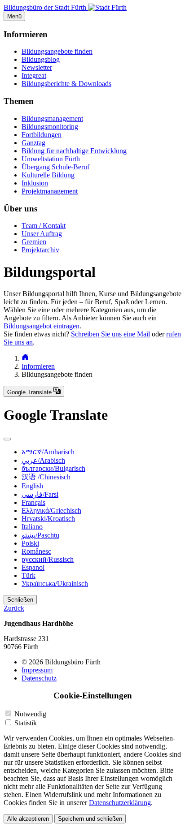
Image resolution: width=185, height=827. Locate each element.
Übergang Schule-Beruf (55, 167)
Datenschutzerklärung (120, 802)
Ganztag (33, 142)
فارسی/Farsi (40, 494)
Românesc (36, 551)
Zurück (14, 608)
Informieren (38, 366)
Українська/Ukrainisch (55, 583)
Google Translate (30, 392)
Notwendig (30, 714)
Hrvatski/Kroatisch (48, 518)
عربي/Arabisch (43, 460)
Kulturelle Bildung (48, 175)
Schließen (20, 599)
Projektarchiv (40, 250)
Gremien (34, 242)
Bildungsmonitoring (50, 126)
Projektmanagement (50, 191)
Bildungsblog (41, 59)
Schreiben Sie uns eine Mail (110, 334)
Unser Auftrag (42, 233)
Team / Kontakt (44, 225)
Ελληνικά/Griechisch (51, 510)
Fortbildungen (42, 134)
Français (33, 502)
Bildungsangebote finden (57, 51)
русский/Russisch (48, 559)
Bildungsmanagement (52, 118)
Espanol (33, 567)
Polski (30, 543)
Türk (28, 575)
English (32, 486)
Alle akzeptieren (28, 818)
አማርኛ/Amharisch (48, 452)
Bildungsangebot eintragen (41, 326)
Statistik (25, 723)
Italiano (32, 526)
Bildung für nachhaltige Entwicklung (74, 151)
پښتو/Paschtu (40, 535)
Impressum (37, 670)
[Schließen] (7, 439)
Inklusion (35, 183)
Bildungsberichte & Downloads (66, 83)
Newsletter (37, 67)
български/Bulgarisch (53, 468)
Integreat (34, 75)
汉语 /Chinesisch (46, 477)
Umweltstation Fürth (51, 159)
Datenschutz (39, 678)
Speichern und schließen (90, 818)
